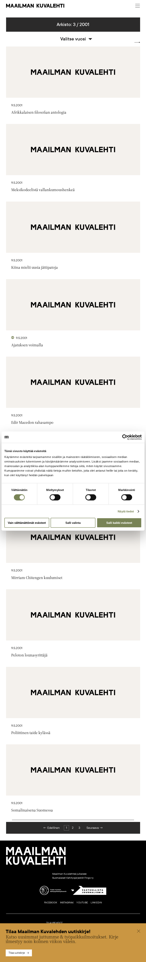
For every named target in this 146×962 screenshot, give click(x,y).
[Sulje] (138, 931)
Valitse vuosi (73, 39)
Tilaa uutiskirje (17, 953)
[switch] (55, 497)
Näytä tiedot (126, 511)
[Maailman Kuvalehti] (36, 864)
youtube (82, 902)
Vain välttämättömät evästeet (27, 522)
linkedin (96, 902)
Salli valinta (73, 522)
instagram (67, 902)
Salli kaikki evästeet (119, 522)
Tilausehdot (54, 923)
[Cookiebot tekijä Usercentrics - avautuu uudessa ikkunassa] (125, 437)
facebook (50, 902)
